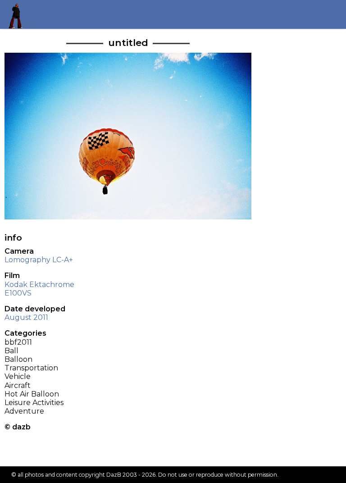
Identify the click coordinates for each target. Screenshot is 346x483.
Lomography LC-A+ (39, 259)
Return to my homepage (19, 14)
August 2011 (26, 317)
